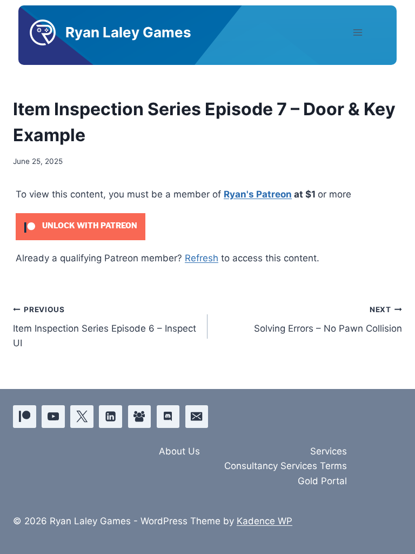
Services (328, 451)
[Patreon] (24, 416)
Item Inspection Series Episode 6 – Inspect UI (104, 326)
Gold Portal (322, 481)
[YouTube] (53, 416)
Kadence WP (264, 521)
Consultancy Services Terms (285, 465)
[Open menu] (367, 32)
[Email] (197, 416)
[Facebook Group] (139, 416)
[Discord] (168, 416)
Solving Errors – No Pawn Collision (328, 319)
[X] (81, 416)
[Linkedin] (110, 416)
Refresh (201, 258)
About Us (179, 451)
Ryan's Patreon (258, 194)
